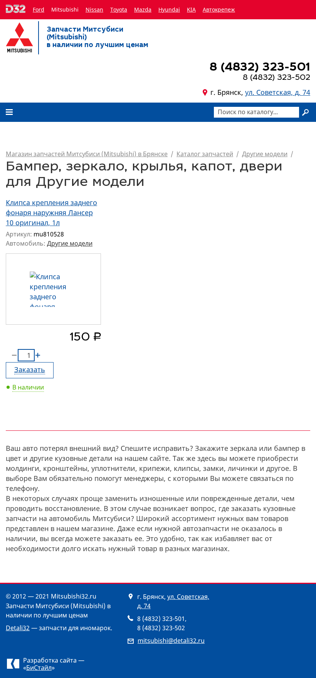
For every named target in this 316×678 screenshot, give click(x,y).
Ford (38, 9)
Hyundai (169, 9)
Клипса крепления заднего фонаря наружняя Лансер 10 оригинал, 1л (51, 212)
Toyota (118, 9)
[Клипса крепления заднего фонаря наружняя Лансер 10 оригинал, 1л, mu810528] (53, 289)
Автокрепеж (219, 9)
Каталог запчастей (204, 154)
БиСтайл (39, 667)
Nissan (94, 9)
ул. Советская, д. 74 (277, 92)
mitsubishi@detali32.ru (171, 640)
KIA (191, 9)
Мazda (142, 9)
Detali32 (18, 628)
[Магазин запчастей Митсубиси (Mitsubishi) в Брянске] (19, 37)
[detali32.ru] (16, 9)
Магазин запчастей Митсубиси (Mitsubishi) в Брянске (87, 154)
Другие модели (264, 154)
